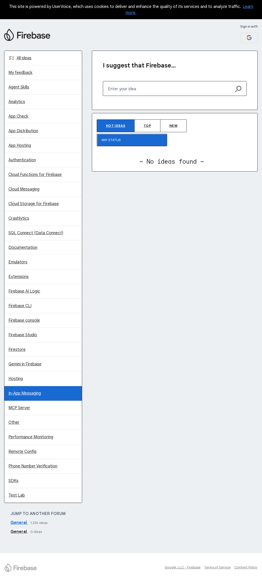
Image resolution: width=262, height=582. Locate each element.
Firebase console (24, 320)
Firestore (17, 349)
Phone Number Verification (32, 466)
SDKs (13, 480)
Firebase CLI (19, 305)
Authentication (22, 160)
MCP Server (19, 407)
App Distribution (23, 130)
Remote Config (22, 451)
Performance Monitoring (30, 437)
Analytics (16, 101)
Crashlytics (18, 218)
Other (13, 422)
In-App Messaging (24, 393)
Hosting (15, 378)
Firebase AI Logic (24, 291)
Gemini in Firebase (24, 364)
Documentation (22, 247)
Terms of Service (217, 567)
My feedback (20, 72)
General (19, 522)
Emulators (17, 262)
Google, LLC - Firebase (183, 567)
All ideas (24, 58)
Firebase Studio (22, 335)
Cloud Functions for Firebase (35, 174)
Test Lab (16, 495)
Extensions (18, 276)
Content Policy (245, 567)
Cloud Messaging (23, 189)
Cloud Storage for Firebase (33, 203)
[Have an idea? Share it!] (27, 35)
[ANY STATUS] (132, 140)
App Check (18, 116)
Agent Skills (18, 87)
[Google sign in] (249, 37)
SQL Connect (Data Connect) (35, 233)
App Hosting (19, 145)
